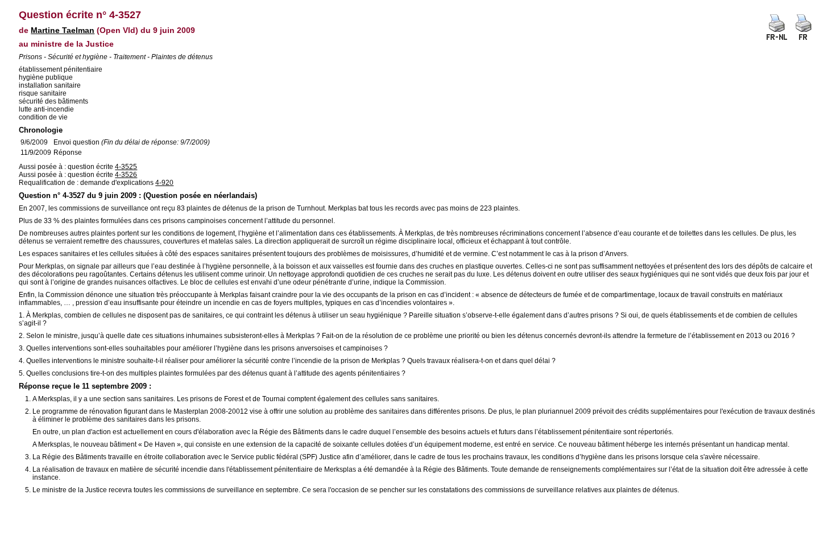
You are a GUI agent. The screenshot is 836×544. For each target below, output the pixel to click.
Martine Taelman (62, 30)
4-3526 (126, 175)
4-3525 (126, 167)
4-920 (164, 183)
